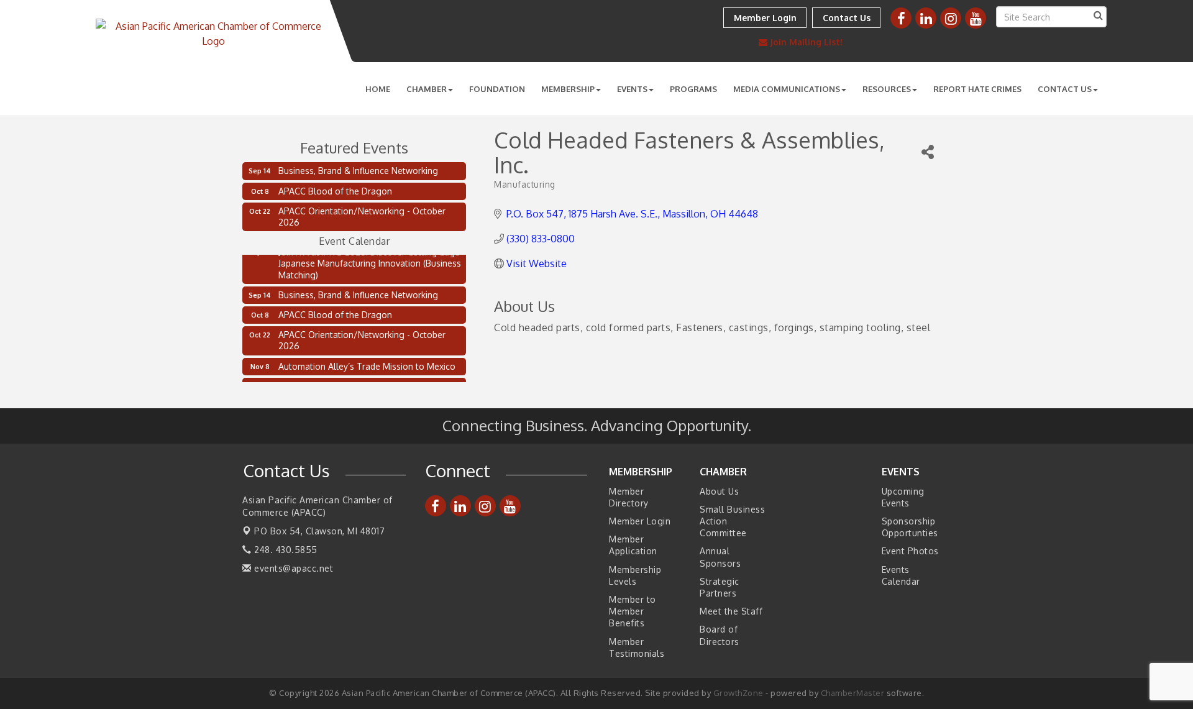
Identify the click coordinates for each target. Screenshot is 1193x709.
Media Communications (786, 89)
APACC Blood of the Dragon (335, 191)
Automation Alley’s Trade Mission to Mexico (366, 363)
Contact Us (1065, 89)
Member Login (639, 521)
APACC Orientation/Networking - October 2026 (362, 216)
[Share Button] (928, 152)
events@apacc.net (292, 568)
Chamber (426, 89)
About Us (719, 491)
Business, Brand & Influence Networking (358, 170)
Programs (693, 89)
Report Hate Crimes (977, 89)
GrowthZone (738, 693)
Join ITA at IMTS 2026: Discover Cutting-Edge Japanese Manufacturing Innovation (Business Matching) (369, 260)
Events (632, 89)
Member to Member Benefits (632, 611)
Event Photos (910, 551)
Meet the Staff (731, 611)
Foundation (497, 89)
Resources (886, 89)
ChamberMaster (853, 693)
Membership (568, 89)
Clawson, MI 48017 (319, 531)
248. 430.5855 (285, 549)
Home (377, 89)
